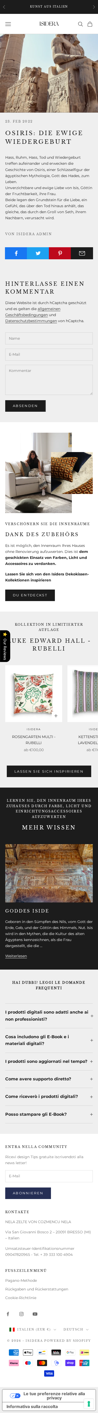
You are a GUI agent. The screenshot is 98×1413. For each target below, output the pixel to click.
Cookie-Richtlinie (20, 1297)
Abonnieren (28, 1193)
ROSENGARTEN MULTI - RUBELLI (33, 739)
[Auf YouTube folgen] (35, 1314)
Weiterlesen (16, 956)
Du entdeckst (30, 595)
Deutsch (73, 1329)
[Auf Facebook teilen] (16, 253)
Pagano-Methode (21, 1280)
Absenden (25, 406)
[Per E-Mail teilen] (82, 253)
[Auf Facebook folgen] (7, 1314)
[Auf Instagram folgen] (21, 1314)
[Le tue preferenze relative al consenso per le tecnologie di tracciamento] (89, 1404)
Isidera (34, 729)
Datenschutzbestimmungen (31, 320)
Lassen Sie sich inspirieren (49, 771)
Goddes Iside (27, 911)
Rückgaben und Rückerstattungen (36, 1289)
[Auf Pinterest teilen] (60, 253)
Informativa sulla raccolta (32, 1406)
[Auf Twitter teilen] (38, 253)
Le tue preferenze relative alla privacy (54, 1395)
